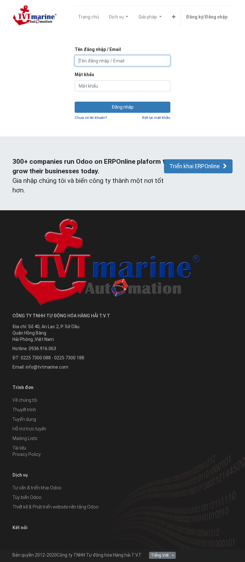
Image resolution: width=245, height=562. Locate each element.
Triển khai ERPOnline (194, 166)
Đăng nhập (123, 107)
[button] (174, 17)
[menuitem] (88, 17)
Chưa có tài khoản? (91, 118)
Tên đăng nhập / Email (98, 49)
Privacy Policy (26, 454)
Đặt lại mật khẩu (156, 118)
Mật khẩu (84, 74)
